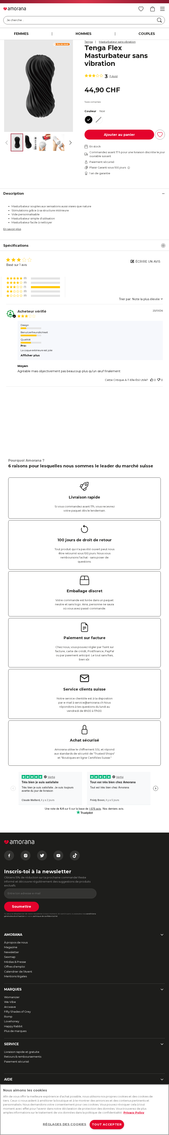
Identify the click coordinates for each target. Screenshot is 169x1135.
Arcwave (10, 1006)
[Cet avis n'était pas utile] (158, 380)
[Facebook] (9, 855)
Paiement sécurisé (16, 1061)
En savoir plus (12, 229)
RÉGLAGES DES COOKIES (64, 1124)
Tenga (88, 41)
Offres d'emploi (14, 966)
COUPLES (146, 34)
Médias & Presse (15, 961)
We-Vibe (10, 1001)
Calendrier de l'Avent (18, 971)
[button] (33, 278)
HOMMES (84, 34)
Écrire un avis (147, 261)
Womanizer (12, 997)
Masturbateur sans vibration (117, 41)
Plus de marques (15, 1031)
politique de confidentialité (45, 916)
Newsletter (11, 952)
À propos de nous (16, 942)
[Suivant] (70, 142)
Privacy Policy (133, 1112)
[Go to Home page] (14, 8)
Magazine (10, 947)
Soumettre (21, 907)
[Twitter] (42, 855)
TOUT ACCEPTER (107, 1124)
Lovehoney (11, 1021)
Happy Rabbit (13, 1026)
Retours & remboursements (22, 1056)
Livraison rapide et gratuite (21, 1051)
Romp (8, 1016)
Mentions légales (15, 976)
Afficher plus (30, 355)
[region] (84, 1109)
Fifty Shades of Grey (17, 1011)
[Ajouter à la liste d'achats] (160, 135)
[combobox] (141, 299)
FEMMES (21, 34)
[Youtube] (58, 855)
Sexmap (9, 956)
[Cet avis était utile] (151, 380)
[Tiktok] (75, 855)
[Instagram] (26, 855)
